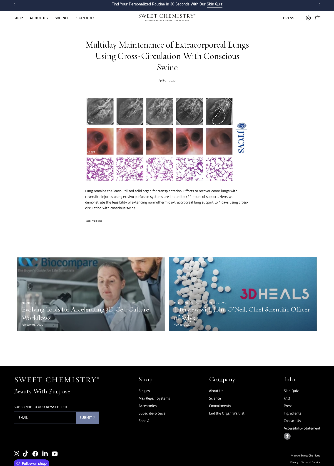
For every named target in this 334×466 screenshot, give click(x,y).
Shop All (145, 420)
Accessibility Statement (302, 428)
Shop (145, 379)
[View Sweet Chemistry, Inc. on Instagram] (16, 453)
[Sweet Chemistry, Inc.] (167, 18)
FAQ (287, 398)
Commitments (220, 405)
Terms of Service (310, 462)
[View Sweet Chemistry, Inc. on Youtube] (54, 453)
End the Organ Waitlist (226, 413)
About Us (216, 390)
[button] (38, 18)
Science (215, 398)
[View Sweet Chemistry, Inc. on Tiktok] (25, 453)
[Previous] (14, 4)
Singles (144, 390)
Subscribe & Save (152, 413)
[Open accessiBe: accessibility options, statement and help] (287, 436)
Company (222, 379)
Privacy (294, 462)
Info (289, 379)
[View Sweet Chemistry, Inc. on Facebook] (35, 453)
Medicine (97, 220)
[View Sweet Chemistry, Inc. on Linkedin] (45, 453)
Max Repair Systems (154, 398)
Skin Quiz (214, 4)
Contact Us (292, 420)
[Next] (319, 4)
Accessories (148, 405)
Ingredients (292, 413)
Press (288, 405)
